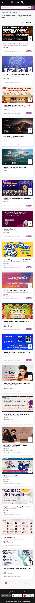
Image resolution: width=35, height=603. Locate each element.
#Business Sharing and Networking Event (12, 51)
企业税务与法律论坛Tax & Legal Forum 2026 (18, 291)
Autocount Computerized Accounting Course (17, 568)
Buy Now (29, 51)
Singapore (14, 592)
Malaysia (9, 592)
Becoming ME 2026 (10, 537)
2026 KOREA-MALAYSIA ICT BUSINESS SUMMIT (18, 74)
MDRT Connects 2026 (10, 476)
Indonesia (20, 592)
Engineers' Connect (9, 229)
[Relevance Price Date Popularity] (29, 22)
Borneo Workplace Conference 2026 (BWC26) (17, 260)
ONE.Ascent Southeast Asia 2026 (14, 136)
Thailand (26, 592)
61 (25, 583)
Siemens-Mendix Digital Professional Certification (19, 44)
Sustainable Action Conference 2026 (15, 167)
